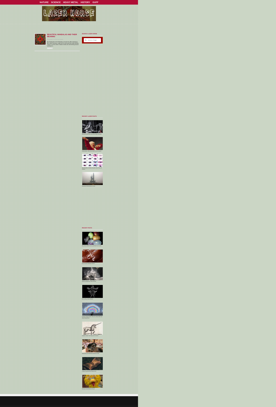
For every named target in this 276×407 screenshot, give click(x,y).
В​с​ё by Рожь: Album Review (87, 298)
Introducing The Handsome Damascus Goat (90, 353)
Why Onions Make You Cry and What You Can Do (91, 245)
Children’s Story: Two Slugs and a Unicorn (90, 335)
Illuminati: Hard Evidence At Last (88, 388)
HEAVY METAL (70, 2)
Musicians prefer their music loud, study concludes (92, 134)
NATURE (44, 2)
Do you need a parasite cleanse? (88, 263)
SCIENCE (56, 2)
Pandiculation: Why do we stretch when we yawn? (91, 151)
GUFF (95, 2)
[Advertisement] (69, 27)
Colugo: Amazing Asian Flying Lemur (89, 371)
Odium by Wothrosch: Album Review (89, 281)
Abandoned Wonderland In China (88, 186)
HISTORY (85, 2)
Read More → (49, 48)
